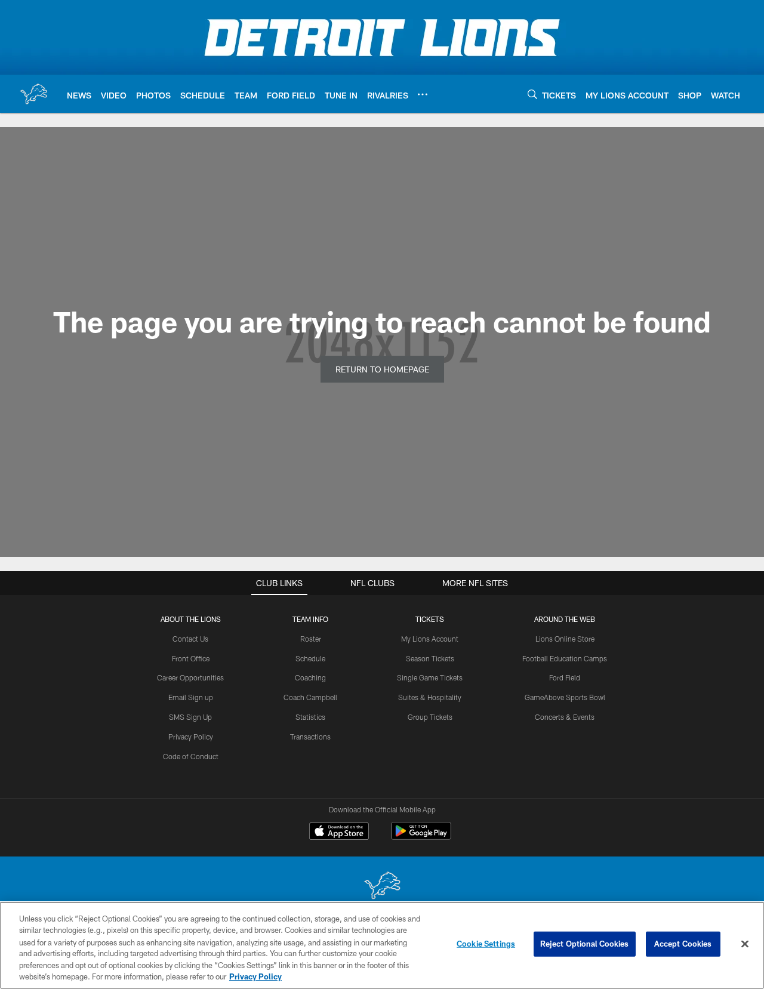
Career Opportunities (190, 677)
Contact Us (190, 638)
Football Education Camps (564, 658)
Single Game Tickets (430, 677)
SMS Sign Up (190, 717)
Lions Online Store (564, 638)
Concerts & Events (564, 717)
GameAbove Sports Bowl (565, 697)
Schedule (310, 658)
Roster (310, 638)
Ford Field (564, 677)
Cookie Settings (486, 943)
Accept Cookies (683, 943)
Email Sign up (190, 697)
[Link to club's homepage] (33, 93)
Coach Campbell (310, 697)
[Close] (745, 944)
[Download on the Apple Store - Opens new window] (339, 832)
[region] (382, 945)
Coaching (310, 677)
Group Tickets (430, 717)
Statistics (310, 717)
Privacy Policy (190, 736)
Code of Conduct (190, 756)
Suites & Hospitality (429, 697)
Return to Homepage (382, 369)
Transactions (310, 736)
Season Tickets (430, 658)
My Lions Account (429, 638)
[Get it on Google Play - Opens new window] (421, 837)
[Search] (532, 94)
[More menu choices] (422, 94)
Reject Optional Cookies (584, 943)
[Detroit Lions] (382, 886)
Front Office (191, 658)
